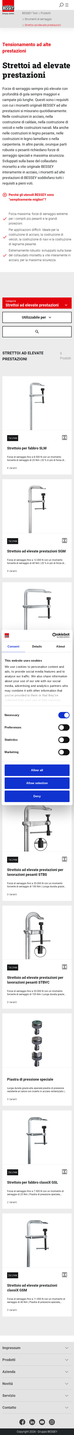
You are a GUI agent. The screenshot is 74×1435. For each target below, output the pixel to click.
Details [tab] (37, 646)
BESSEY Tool (29, 13)
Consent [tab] (13, 646)
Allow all (37, 770)
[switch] (63, 727)
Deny (36, 796)
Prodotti (46, 13)
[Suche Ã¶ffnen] (37, 331)
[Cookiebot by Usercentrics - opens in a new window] (52, 635)
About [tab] (60, 646)
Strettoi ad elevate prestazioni (43, 25)
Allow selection (37, 783)
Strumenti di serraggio (38, 19)
